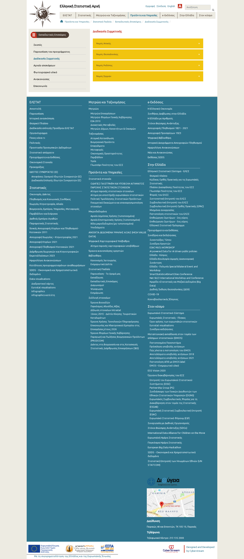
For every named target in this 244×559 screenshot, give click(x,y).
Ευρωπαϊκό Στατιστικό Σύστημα (166, 313)
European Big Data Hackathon (164, 447)
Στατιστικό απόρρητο (42, 152)
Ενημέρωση (97, 293)
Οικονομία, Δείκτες (40, 194)
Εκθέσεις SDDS (156, 157)
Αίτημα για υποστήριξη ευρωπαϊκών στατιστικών (117, 195)
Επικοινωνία (40, 86)
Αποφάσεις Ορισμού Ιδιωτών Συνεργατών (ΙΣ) (56, 176)
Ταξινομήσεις (96, 133)
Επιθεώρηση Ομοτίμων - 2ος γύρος (169, 218)
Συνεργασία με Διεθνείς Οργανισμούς (168, 423)
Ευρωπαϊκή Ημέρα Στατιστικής (165, 437)
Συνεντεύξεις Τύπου (160, 240)
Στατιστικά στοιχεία (100, 178)
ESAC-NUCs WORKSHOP (162, 247)
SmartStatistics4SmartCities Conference (171, 274)
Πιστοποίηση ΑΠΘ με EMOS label (167, 362)
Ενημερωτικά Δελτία (101, 264)
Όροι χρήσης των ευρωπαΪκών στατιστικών (173, 321)
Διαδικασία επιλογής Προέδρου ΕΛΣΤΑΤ (52, 128)
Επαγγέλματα (97, 146)
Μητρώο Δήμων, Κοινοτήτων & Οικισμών (113, 129)
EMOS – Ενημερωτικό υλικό (164, 365)
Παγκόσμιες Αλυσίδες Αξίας (105, 306)
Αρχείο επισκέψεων (44, 65)
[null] (213, 9)
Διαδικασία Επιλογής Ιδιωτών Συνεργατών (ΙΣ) (56, 180)
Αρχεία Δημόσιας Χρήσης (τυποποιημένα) (113, 216)
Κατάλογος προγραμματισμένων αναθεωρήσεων (57, 265)
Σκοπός (38, 44)
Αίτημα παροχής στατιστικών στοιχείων (112, 191)
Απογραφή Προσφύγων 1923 (164, 133)
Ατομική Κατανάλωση (102, 138)
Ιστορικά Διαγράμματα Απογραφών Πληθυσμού (175, 142)
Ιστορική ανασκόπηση (42, 118)
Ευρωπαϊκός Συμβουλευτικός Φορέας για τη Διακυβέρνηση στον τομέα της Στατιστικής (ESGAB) (173, 403)
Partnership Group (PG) (162, 388)
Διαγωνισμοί (97, 285)
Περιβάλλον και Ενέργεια (44, 213)
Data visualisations (40, 278)
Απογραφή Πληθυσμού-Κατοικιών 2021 (52, 246)
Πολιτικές (35, 142)
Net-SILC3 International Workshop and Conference (177, 278)
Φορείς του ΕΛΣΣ (159, 195)
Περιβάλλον (97, 157)
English (171, 6)
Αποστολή (35, 108)
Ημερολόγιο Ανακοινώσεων (45, 260)
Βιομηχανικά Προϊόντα (102, 142)
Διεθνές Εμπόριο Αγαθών (44, 218)
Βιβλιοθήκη (95, 255)
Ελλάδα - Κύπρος (158, 255)
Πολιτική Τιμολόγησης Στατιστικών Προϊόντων (116, 199)
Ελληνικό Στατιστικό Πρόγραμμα (167, 225)
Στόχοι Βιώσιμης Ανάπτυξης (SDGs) (167, 428)
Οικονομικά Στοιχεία (41, 162)
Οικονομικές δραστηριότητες (106, 153)
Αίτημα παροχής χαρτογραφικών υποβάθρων (115, 246)
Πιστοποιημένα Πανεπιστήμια (165, 343)
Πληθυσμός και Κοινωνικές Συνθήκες (50, 199)
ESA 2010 (95, 121)
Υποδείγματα (97, 227)
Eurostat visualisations (43, 287)
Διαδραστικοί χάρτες (42, 283)
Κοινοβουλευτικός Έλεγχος (163, 299)
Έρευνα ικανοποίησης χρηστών (106, 250)
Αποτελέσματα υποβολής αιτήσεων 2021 (172, 358)
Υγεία (93, 161)
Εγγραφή (150, 6)
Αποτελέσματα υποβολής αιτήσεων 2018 (172, 354)
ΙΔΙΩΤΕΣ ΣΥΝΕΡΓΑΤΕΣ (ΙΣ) (44, 172)
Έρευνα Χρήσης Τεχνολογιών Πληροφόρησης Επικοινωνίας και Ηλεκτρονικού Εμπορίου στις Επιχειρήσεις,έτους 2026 (115, 325)
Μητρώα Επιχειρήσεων (103, 113)
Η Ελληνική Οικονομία (160, 108)
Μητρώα (94, 108)
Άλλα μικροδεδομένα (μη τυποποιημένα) (112, 223)
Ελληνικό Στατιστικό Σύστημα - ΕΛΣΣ (168, 171)
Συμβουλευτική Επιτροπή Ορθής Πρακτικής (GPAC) (177, 206)
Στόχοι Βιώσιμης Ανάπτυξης (163, 123)
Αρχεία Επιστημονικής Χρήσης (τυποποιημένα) (115, 220)
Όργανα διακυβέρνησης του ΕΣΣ (166, 375)
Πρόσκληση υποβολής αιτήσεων (167, 346)
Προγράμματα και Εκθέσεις (45, 157)
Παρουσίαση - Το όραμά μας (105, 274)
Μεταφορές (97, 149)
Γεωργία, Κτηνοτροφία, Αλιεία (46, 204)
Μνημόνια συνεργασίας (162, 210)
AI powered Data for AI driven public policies (173, 251)
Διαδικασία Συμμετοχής (157, 22)
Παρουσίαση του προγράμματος (52, 51)
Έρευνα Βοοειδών (100, 302)
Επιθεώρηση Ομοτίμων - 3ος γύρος (169, 221)
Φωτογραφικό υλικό (45, 72)
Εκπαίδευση (97, 277)
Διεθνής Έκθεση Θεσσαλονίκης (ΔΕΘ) (170, 289)
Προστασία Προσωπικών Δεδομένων (50, 147)
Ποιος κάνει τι (37, 137)
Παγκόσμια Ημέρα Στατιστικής (165, 442)
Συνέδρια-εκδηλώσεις (161, 329)
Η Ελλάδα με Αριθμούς (160, 118)
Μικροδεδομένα (98, 211)
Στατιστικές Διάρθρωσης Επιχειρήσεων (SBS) (115, 348)
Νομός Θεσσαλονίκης (107, 54)
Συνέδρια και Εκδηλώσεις (162, 235)
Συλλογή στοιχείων (99, 297)
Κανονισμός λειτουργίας (103, 260)
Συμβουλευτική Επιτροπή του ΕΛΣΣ (169, 202)
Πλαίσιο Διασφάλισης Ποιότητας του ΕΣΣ (172, 187)
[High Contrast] (180, 6)
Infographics (38, 291)
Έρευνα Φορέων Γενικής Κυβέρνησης (110, 333)
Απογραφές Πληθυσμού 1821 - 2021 (168, 128)
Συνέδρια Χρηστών (160, 243)
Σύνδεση (161, 6)
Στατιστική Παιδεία (102, 22)
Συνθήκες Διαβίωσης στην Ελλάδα (167, 113)
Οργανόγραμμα (38, 133)
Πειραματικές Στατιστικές (44, 223)
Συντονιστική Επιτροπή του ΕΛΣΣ (168, 198)
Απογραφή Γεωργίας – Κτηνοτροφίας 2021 (54, 237)
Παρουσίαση (37, 113)
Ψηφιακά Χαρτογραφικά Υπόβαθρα (109, 241)
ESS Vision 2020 (156, 370)
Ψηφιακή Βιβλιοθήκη (159, 137)
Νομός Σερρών (103, 76)
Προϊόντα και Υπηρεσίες (77, 22)
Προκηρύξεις (37, 167)
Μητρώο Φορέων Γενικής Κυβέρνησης (111, 117)
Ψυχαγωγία (97, 289)
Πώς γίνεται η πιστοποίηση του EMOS (170, 350)
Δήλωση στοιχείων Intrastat (106, 310)
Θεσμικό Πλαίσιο (39, 123)
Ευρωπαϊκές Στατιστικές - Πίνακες (168, 318)
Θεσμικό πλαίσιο (158, 176)
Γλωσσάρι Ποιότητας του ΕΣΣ (107, 165)
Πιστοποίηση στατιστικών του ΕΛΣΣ (169, 214)
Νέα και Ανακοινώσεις (160, 152)
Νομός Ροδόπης (104, 65)
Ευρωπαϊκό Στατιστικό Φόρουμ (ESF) (170, 418)
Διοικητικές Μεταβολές (103, 125)
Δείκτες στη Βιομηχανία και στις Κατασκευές (114, 344)
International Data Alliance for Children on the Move (176, 432)
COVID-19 (153, 294)
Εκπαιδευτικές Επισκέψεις (128, 22)
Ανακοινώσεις (41, 79)
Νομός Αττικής (103, 43)
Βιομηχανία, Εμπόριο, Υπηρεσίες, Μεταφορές (54, 209)
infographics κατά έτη (43, 295)
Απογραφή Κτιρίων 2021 (43, 242)
